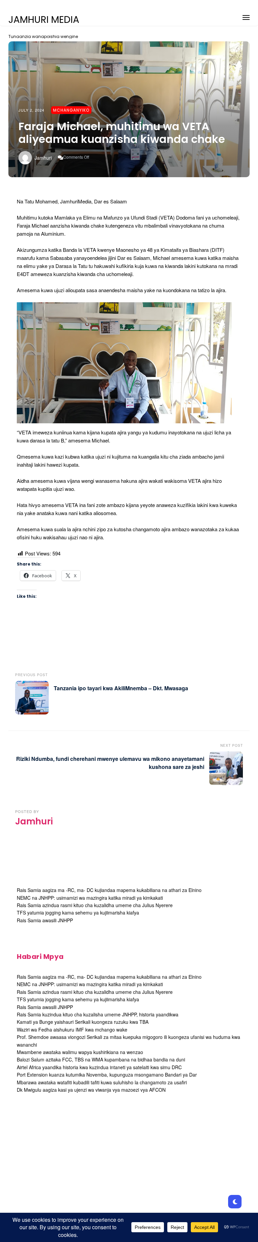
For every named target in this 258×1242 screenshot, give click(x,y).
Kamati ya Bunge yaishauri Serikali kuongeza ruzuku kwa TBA (82, 1021)
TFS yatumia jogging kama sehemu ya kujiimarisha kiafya (78, 912)
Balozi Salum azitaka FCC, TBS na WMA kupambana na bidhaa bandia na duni (101, 1059)
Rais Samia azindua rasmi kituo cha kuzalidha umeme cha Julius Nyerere (95, 905)
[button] (246, 16)
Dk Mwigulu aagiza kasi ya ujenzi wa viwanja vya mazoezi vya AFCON (91, 1089)
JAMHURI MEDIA (43, 20)
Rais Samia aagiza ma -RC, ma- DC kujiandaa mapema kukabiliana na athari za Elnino (109, 890)
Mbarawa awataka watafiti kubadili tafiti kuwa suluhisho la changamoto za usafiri (102, 1082)
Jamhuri (43, 157)
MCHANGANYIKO (71, 110)
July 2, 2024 (31, 110)
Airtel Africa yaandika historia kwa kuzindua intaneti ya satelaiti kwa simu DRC (99, 1067)
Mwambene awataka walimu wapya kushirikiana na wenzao (80, 1052)
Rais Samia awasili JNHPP (45, 920)
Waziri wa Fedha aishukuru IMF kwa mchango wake (72, 1029)
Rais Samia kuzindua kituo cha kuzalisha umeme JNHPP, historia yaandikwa (97, 1014)
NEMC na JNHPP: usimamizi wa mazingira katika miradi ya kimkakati (90, 897)
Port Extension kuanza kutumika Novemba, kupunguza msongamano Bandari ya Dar (107, 1074)
